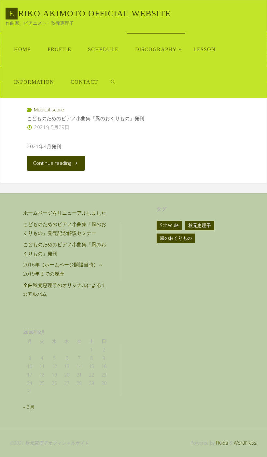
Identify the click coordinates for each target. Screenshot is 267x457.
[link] (113, 81)
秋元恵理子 (199, 225)
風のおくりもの (176, 238)
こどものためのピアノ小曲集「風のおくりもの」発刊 (85, 118)
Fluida (221, 443)
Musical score (49, 109)
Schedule (169, 225)
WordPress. (245, 443)
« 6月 (29, 407)
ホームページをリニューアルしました (64, 212)
